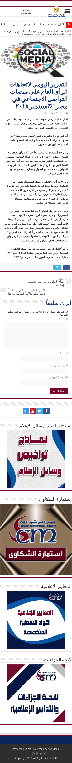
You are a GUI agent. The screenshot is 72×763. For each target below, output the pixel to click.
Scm (28, 748)
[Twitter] (39, 411)
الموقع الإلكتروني (59, 377)
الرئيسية (64, 31)
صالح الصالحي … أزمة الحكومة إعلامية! (46, 282)
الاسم (64, 353)
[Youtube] (33, 411)
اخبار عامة (52, 31)
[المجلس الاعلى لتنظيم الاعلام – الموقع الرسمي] (36, 9)
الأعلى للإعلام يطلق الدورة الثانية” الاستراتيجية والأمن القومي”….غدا (27, 290)
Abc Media (54, 748)
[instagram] (26, 411)
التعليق (63, 319)
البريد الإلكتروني (58, 365)
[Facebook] (46, 411)
